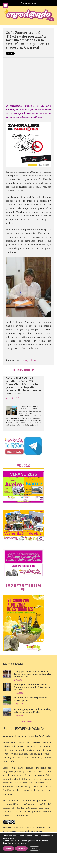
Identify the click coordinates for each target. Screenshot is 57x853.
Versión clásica (28, 3)
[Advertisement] (28, 79)
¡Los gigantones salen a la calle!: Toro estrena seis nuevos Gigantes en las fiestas (32, 674)
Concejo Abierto (29, 360)
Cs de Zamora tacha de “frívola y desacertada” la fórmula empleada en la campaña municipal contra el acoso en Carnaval (27, 40)
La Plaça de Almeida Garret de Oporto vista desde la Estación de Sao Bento (32, 687)
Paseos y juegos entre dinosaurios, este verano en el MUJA (32, 710)
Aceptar (8, 848)
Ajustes (34, 848)
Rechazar (21, 848)
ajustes (24, 843)
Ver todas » (27, 722)
